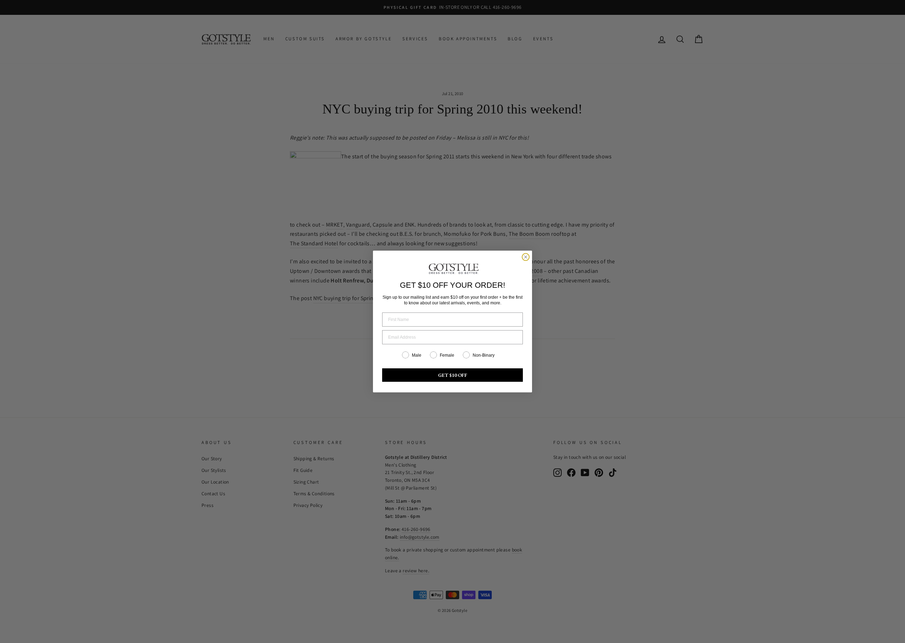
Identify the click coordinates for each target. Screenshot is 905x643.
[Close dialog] (525, 257)
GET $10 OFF (452, 375)
